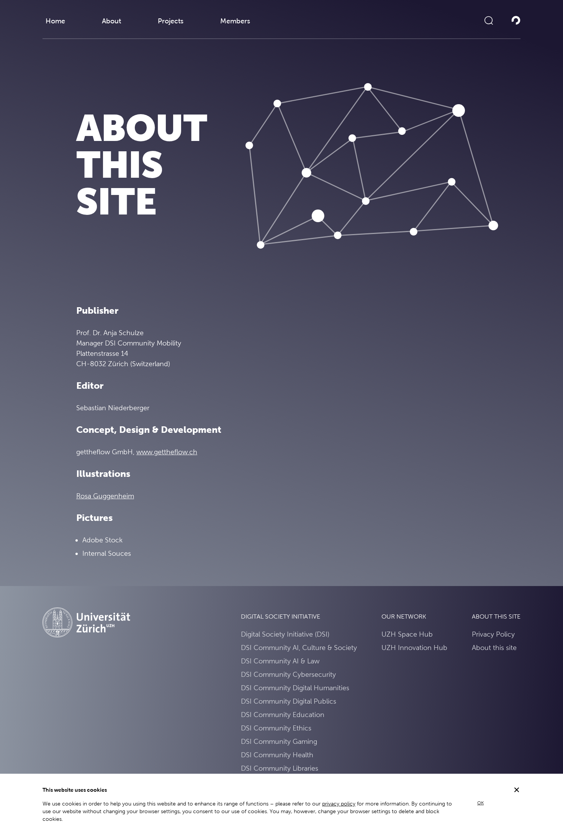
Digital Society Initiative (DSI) (285, 634)
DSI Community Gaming (279, 741)
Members (235, 21)
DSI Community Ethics (276, 728)
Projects (170, 21)
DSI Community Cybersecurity (288, 674)
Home (55, 21)
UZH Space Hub (407, 634)
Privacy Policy (493, 634)
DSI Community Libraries (279, 768)
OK (480, 803)
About (111, 21)
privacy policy (338, 804)
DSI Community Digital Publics (288, 701)
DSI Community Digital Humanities (295, 688)
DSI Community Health (277, 755)
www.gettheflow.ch (166, 452)
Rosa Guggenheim (105, 496)
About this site (494, 647)
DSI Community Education (282, 715)
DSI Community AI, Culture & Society (299, 647)
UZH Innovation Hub (414, 647)
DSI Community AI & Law (280, 661)
